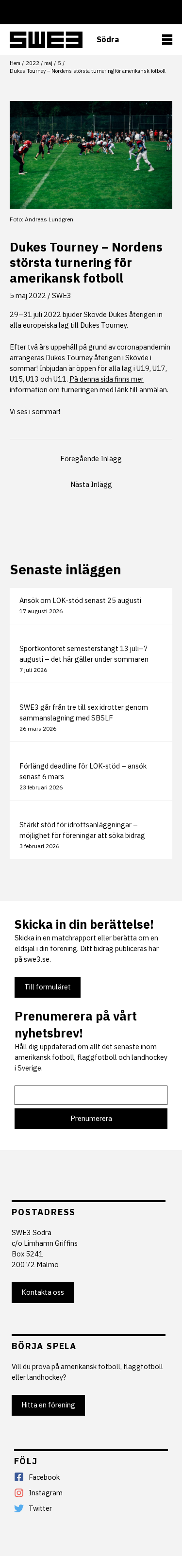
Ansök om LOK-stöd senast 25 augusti (80, 600)
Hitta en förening (48, 1404)
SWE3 (61, 295)
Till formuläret (47, 986)
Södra (108, 39)
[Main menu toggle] (167, 39)
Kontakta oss (42, 1292)
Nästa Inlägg (91, 484)
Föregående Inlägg (91, 458)
